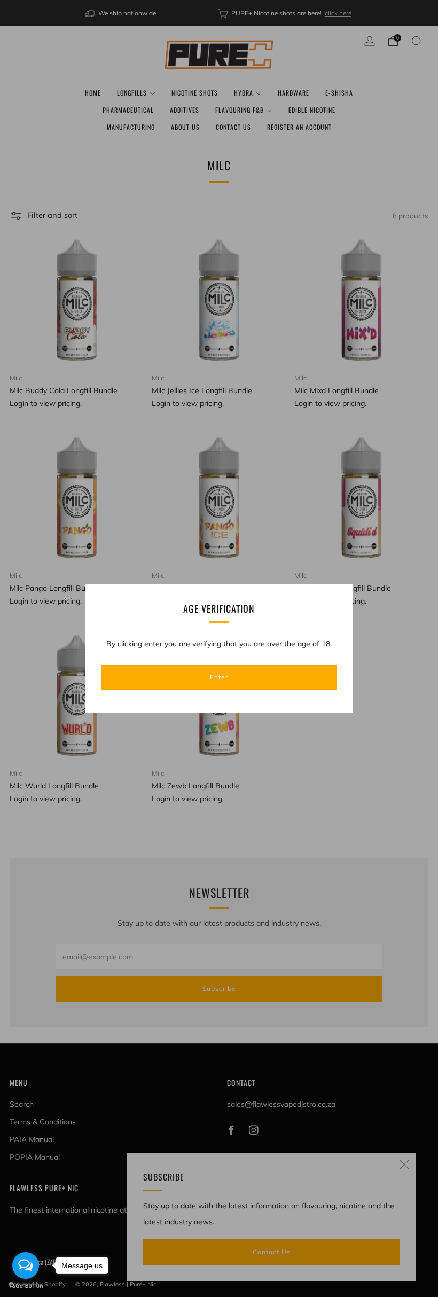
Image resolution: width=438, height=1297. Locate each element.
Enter (219, 677)
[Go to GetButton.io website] (26, 1286)
